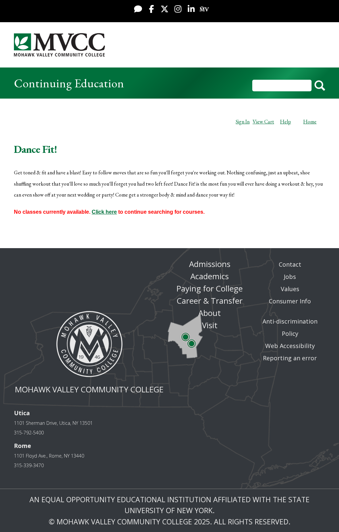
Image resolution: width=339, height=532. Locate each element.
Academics (209, 276)
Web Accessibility (290, 346)
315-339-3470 (29, 465)
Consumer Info (290, 301)
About (209, 312)
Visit (210, 325)
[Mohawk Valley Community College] (59, 45)
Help (285, 121)
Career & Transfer (210, 300)
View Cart (263, 121)
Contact (290, 264)
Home (309, 121)
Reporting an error (290, 358)
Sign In (243, 121)
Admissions (209, 263)
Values (290, 289)
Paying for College (209, 288)
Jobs (290, 277)
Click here (104, 212)
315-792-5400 (29, 432)
